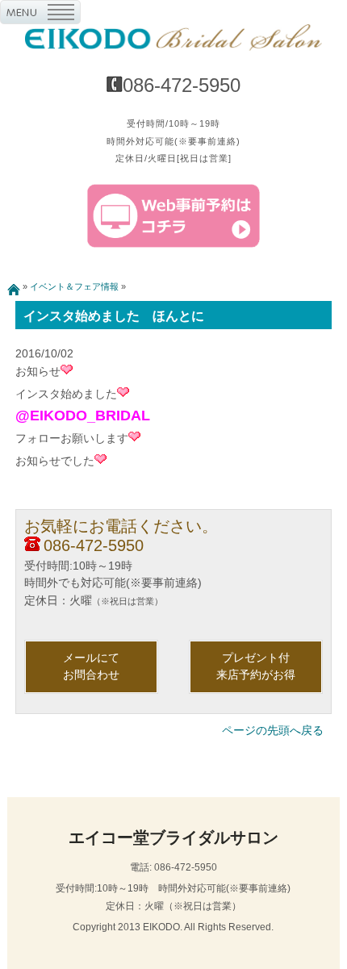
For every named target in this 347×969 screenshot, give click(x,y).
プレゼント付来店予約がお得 (255, 666)
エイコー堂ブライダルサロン (173, 837)
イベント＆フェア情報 (74, 286)
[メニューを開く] (40, 15)
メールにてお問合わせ (91, 666)
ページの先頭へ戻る (273, 730)
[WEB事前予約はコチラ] (174, 244)
